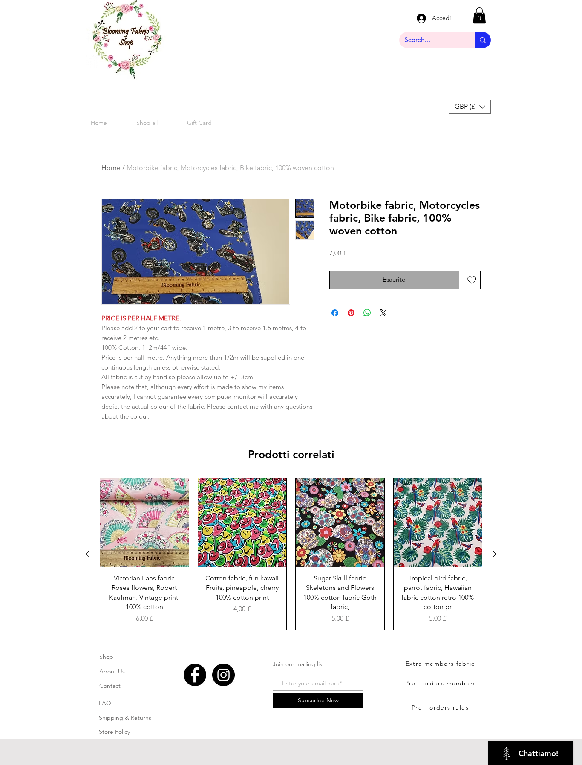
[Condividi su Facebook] (335, 313)
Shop (106, 657)
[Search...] (483, 40)
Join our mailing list (298, 664)
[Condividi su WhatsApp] (367, 313)
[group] (291, 554)
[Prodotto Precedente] (87, 554)
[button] (479, 15)
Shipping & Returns (125, 718)
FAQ (105, 703)
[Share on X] (383, 313)
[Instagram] (223, 675)
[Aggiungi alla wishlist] (472, 280)
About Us (112, 671)
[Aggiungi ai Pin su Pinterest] (351, 313)
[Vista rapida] (144, 522)
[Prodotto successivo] (495, 554)
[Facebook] (195, 675)
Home (111, 168)
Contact (110, 686)
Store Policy (114, 732)
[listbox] (470, 107)
